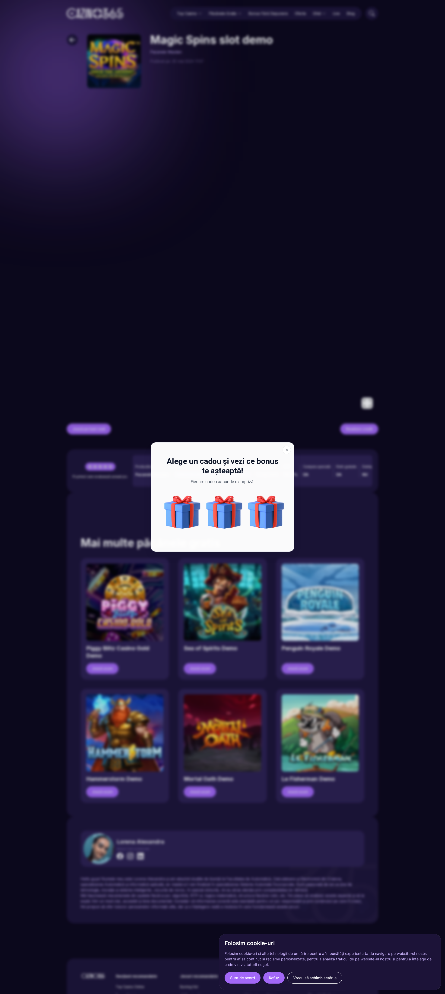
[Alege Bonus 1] (224, 512)
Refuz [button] (274, 977)
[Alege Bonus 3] (266, 512)
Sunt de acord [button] (242, 977)
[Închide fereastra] (287, 450)
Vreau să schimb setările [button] (315, 977)
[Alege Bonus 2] (182, 512)
